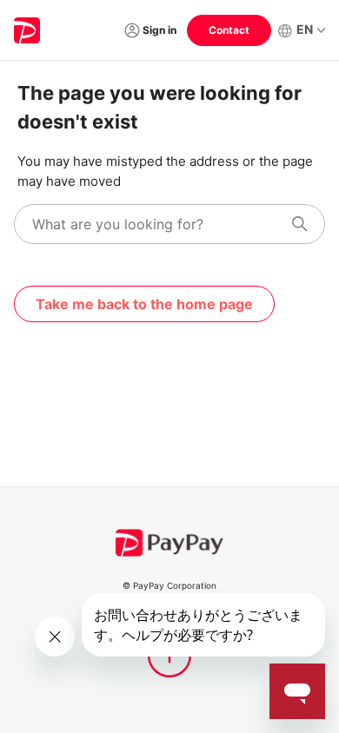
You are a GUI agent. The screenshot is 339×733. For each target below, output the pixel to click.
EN (304, 29)
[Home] (27, 30)
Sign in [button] (159, 29)
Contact (229, 29)
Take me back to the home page (144, 304)
